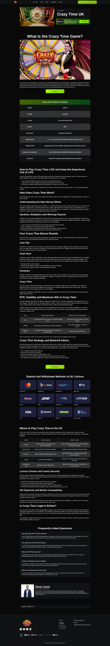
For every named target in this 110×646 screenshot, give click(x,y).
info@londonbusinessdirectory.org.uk (82, 624)
